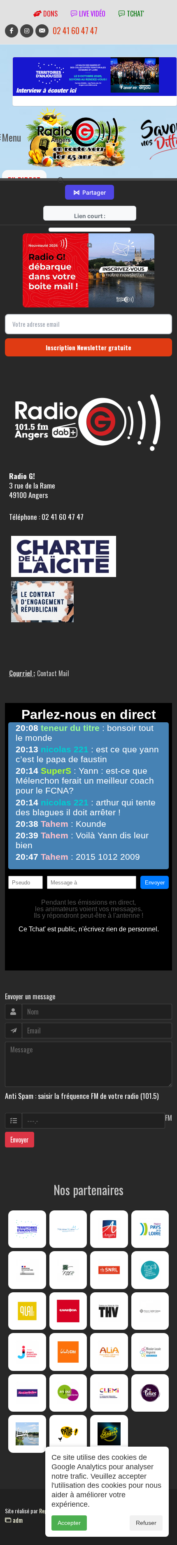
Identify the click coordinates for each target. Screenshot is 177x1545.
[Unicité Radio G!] (68, 1352)
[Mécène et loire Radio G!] (68, 1229)
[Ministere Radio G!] (27, 1270)
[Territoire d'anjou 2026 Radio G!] (27, 1229)
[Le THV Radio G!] (109, 1311)
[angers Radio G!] (109, 1229)
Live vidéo (91, 14)
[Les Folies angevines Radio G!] (150, 1393)
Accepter (69, 1522)
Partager (89, 192)
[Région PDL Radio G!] (150, 1229)
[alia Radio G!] (109, 1352)
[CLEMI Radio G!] (109, 1393)
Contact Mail (53, 673)
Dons (50, 14)
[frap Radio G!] (150, 1270)
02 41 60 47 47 (75, 31)
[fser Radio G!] (68, 1270)
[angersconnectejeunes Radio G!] (27, 1352)
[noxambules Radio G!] (27, 1393)
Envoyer (19, 1140)
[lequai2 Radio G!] (27, 1311)
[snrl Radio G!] (109, 1270)
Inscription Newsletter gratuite (88, 347)
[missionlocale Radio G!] (150, 1352)
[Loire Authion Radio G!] (27, 1434)
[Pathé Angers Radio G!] (68, 1434)
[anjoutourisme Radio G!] (68, 1393)
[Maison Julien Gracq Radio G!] (150, 1311)
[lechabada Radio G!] (68, 1311)
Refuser (146, 1522)
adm (17, 1519)
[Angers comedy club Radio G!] (109, 1434)
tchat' (134, 14)
